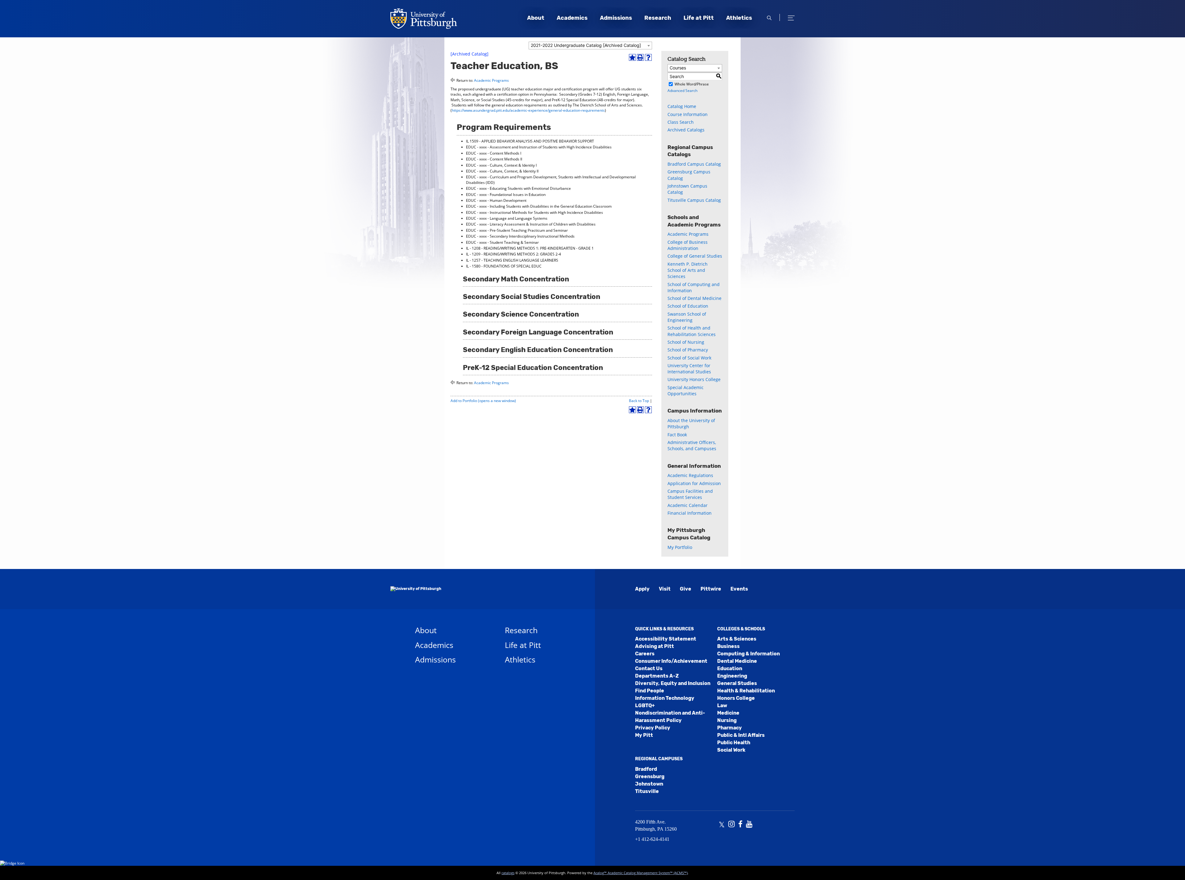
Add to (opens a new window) (483, 400)
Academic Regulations (690, 475)
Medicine (728, 713)
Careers (645, 654)
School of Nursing (685, 342)
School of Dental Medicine (694, 298)
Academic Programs (491, 80)
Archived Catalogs (686, 130)
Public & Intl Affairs (741, 735)
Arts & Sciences (736, 639)
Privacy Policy (652, 728)
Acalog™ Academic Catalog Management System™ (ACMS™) (640, 872)
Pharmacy (729, 728)
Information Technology (664, 698)
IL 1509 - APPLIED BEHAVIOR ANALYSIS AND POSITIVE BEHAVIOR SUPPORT (530, 141)
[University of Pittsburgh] (415, 589)
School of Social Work (689, 358)
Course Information (687, 114)
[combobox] (590, 45)
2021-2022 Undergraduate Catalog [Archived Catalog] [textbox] (586, 45)
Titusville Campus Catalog (694, 200)
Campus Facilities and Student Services (690, 494)
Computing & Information (748, 654)
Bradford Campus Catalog (694, 164)
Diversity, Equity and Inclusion (672, 683)
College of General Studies (694, 256)
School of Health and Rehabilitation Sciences (691, 331)
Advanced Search (682, 90)
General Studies (737, 683)
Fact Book (677, 435)
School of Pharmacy (687, 350)
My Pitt (644, 735)
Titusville (647, 791)
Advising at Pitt (654, 646)
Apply (642, 589)
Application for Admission (694, 483)
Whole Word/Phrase (692, 84)
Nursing (727, 720)
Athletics (739, 18)
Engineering (732, 676)
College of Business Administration (687, 245)
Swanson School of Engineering (686, 317)
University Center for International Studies (689, 369)
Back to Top (639, 400)
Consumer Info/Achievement (671, 661)
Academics (572, 18)
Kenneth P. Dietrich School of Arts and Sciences (687, 270)
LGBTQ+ (645, 705)
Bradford (646, 769)
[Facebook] (740, 825)
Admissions (616, 18)
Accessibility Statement (665, 639)
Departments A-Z (657, 676)
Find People (649, 691)
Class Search (680, 122)
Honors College (736, 698)
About (535, 18)
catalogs (507, 872)
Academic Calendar (687, 505)
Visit (665, 589)
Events (739, 589)
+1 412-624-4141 (652, 839)
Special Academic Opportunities (685, 390)
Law (722, 705)
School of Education (687, 306)
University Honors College (694, 379)
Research (657, 18)
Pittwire (711, 589)
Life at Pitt (699, 18)
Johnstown (649, 784)
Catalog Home (681, 106)
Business (728, 646)
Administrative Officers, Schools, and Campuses (691, 445)
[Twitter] (722, 825)
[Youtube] (749, 825)
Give (685, 589)
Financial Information (689, 513)
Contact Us (649, 668)
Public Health (733, 742)
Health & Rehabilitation (746, 691)
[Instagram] (731, 825)
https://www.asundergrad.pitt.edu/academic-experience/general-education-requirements (528, 110)
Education (729, 668)
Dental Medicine (737, 661)
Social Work (731, 750)
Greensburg (649, 776)
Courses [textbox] (678, 67)
